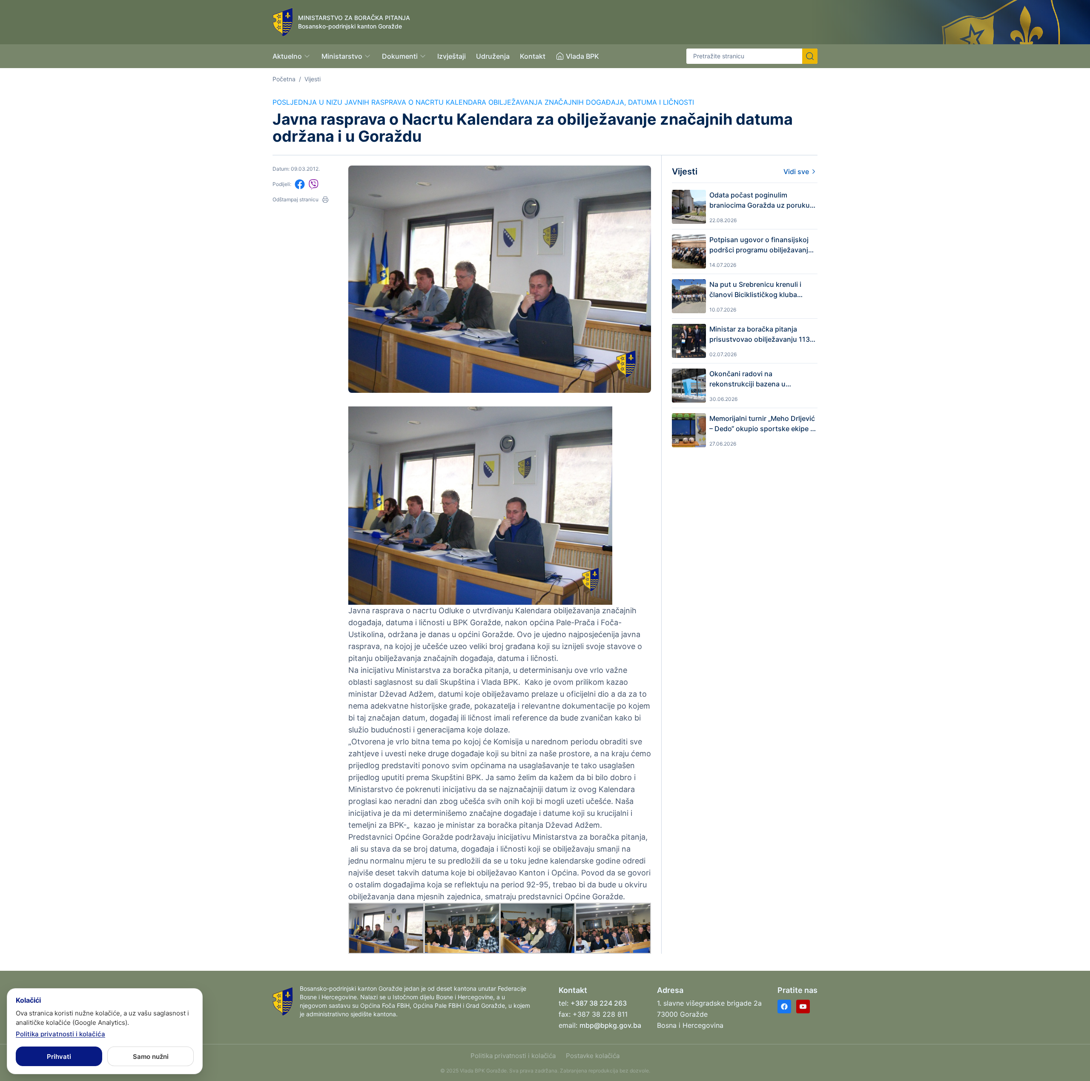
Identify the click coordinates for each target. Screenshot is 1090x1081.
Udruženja (493, 56)
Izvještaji (451, 56)
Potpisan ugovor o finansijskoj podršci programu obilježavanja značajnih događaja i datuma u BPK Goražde (760, 245)
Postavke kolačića (593, 1056)
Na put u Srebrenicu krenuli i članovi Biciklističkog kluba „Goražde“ (755, 290)
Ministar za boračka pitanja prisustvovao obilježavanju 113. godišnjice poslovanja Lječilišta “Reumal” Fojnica (760, 334)
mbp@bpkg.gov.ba (610, 1025)
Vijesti (312, 79)
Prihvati (59, 1056)
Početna (283, 79)
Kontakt (532, 56)
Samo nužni (151, 1056)
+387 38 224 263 (599, 1003)
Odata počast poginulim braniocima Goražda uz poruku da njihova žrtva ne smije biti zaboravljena (759, 200)
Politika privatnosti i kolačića (513, 1056)
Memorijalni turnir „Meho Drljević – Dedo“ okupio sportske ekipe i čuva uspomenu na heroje (762, 424)
